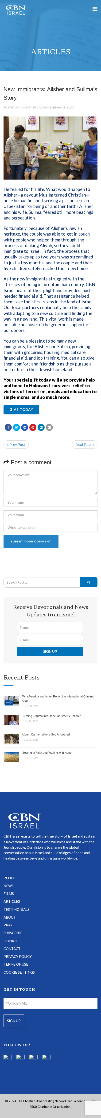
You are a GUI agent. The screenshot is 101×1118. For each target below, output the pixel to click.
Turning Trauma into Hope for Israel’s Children (52, 716)
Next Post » (85, 444)
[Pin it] (32, 427)
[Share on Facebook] (8, 427)
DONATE (11, 941)
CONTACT (12, 948)
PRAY (8, 925)
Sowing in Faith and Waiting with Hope (47, 752)
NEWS (9, 886)
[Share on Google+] (24, 427)
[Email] (49, 427)
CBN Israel (55, 107)
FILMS (9, 893)
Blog (70, 107)
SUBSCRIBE (13, 933)
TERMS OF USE (16, 964)
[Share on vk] (41, 427)
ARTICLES (12, 901)
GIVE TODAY (21, 409)
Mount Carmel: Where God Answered (46, 734)
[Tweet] (16, 427)
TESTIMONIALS (16, 909)
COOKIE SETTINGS (19, 972)
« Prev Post (16, 444)
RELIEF (9, 878)
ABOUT (10, 917)
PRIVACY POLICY (18, 956)
